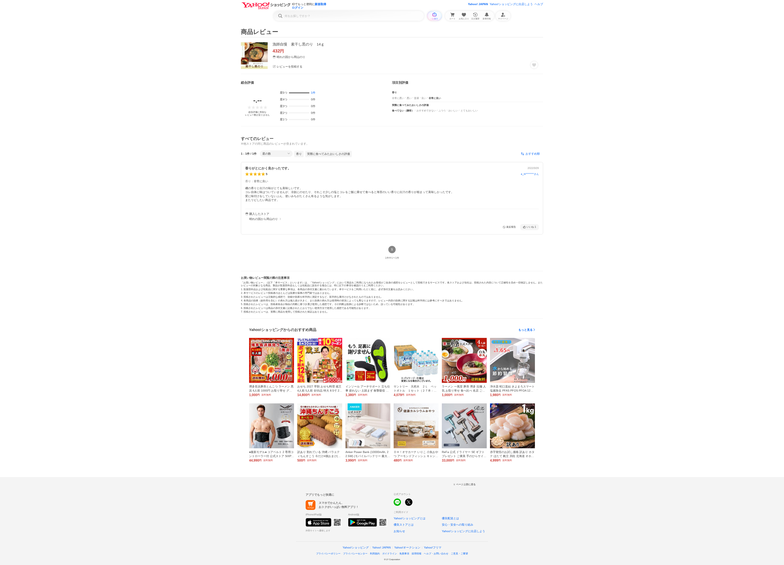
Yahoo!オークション (407, 547)
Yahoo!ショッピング (356, 547)
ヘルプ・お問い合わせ (436, 553)
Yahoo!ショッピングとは (409, 518)
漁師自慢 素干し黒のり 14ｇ (298, 44)
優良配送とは (450, 518)
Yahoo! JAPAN (478, 4)
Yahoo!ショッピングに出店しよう (511, 4)
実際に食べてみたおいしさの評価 (328, 153)
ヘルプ (539, 4)
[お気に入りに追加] (534, 65)
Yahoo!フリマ (432, 547)
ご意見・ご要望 (459, 553)
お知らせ (399, 531)
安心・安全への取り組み (457, 524)
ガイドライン (389, 553)
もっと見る (525, 329)
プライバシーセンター (355, 553)
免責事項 (404, 553)
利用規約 (375, 553)
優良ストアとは (404, 524)
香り (299, 153)
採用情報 (416, 553)
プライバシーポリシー (328, 553)
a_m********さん (530, 174)
